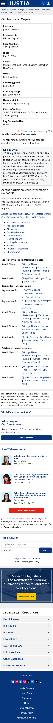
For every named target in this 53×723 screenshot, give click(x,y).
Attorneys (12, 229)
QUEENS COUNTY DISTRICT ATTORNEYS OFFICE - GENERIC (36, 304)
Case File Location (16, 232)
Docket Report (14, 238)
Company (26, 698)
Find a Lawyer (9, 537)
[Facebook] (20, 681)
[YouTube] (16, 681)
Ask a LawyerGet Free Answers (11, 423)
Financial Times (39, 270)
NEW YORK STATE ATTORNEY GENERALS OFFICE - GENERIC (33, 293)
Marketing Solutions (15, 665)
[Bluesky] (32, 681)
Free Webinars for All (13, 449)
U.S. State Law (11, 652)
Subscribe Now (26, 596)
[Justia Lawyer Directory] (40, 681)
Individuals (9, 625)
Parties (10, 245)
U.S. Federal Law (12, 645)
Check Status (13, 251)
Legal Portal (26, 693)
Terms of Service (26, 708)
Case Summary (14, 235)
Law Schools (10, 639)
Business (8, 632)
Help (26, 703)
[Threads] (28, 681)
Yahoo (27, 281)
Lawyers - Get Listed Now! (26, 558)
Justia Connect (26, 688)
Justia (30, 675)
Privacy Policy (26, 713)
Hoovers (36, 329)
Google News (30, 264)
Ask (34, 281)
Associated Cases (15, 225)
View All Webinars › (26, 510)
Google (40, 278)
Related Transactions (17, 248)
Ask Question (26, 437)
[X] (36, 681)
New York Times (30, 273)
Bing (48, 278)
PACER (38, 205)
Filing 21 (12, 153)
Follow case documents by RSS (36, 131)
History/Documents (17, 242)
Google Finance (31, 326)
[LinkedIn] (12, 681)
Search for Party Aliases (19, 222)
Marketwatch (28, 267)
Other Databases (13, 658)
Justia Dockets (30, 337)
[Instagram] (24, 681)
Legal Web (28, 278)
